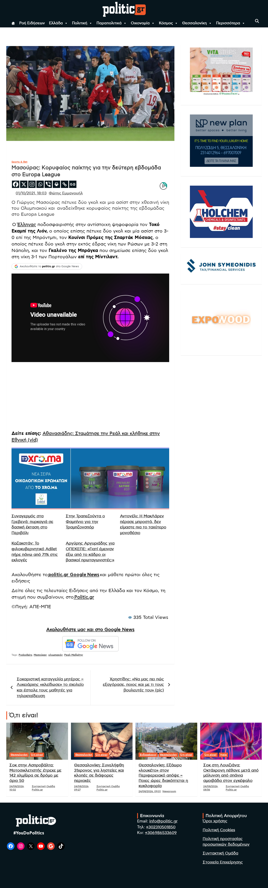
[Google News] (72, 184)
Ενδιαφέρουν (148, 754)
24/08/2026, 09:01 (150, 791)
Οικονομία (140, 23)
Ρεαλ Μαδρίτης (73, 655)
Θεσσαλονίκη (194, 23)
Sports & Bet (19, 162)
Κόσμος (166, 23)
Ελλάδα (56, 23)
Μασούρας (40, 655)
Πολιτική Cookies (219, 830)
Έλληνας (26, 224)
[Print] (56, 184)
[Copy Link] (64, 184)
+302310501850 (160, 827)
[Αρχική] (13, 23)
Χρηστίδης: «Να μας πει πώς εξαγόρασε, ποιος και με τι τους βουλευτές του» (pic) (133, 684)
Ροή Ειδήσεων (32, 23)
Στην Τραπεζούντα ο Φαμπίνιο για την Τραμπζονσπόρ (85, 521)
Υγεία (223, 754)
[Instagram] (32, 184)
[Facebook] (15, 184)
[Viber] (48, 184)
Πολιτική (79, 23)
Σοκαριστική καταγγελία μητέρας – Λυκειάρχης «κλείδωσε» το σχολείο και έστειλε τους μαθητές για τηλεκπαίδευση (50, 687)
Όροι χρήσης (215, 821)
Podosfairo (25, 655)
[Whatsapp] (40, 184)
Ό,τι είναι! (37, 754)
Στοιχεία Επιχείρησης (223, 862)
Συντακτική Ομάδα (220, 853)
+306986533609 (161, 833)
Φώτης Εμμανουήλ (66, 193)
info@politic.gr (163, 821)
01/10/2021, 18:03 (31, 193)
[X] (23, 184)
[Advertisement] (90, 397)
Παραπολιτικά (109, 23)
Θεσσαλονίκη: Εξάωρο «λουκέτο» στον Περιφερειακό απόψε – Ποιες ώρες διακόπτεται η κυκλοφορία (163, 775)
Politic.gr (84, 597)
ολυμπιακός (55, 655)
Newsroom (169, 791)
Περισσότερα (228, 23)
